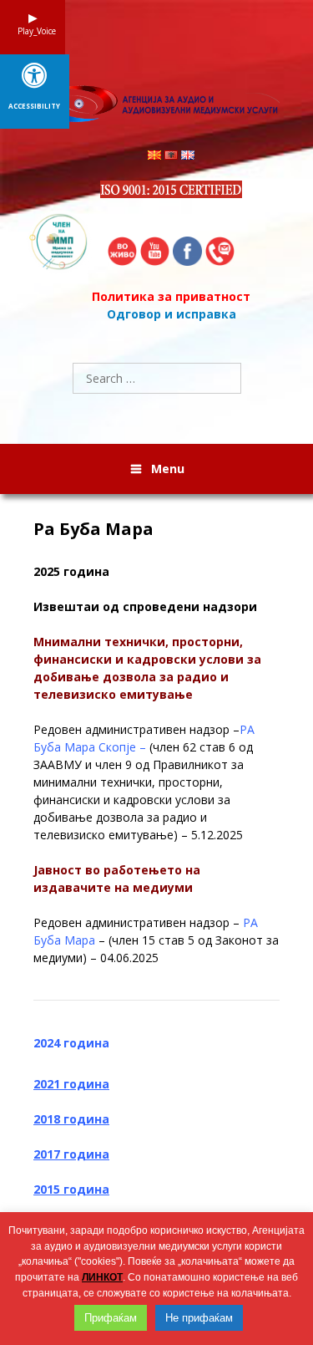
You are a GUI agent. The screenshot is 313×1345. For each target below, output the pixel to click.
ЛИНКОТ (102, 1277)
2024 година (71, 1043)
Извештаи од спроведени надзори (145, 606)
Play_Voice (33, 31)
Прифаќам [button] (110, 1318)
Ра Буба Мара (93, 529)
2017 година (71, 1154)
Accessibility (34, 106)
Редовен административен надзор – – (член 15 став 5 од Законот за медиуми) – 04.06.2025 (156, 939)
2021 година (71, 1084)
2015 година (71, 1189)
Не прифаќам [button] (199, 1318)
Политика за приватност (171, 296)
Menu (167, 468)
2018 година (71, 1119)
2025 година (71, 571)
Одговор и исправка (171, 314)
